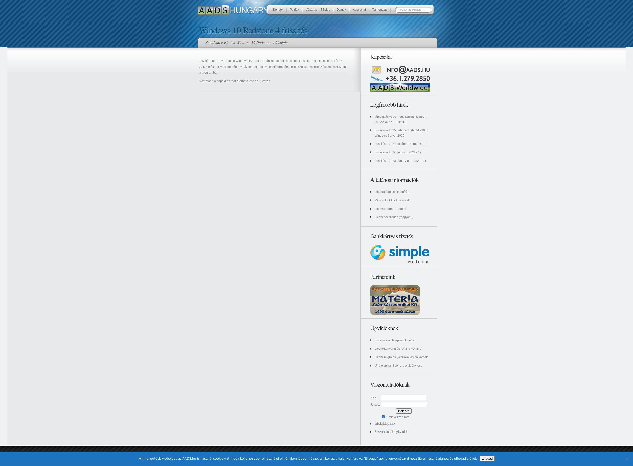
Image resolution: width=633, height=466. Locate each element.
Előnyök (277, 9)
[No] (626, 459)
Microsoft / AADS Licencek (392, 200)
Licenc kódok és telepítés (391, 192)
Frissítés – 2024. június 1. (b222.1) (398, 152)
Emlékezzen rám (397, 417)
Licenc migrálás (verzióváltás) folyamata (402, 357)
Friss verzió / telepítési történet (395, 340)
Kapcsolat (359, 9)
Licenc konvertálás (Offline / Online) (398, 348)
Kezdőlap (212, 43)
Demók (341, 9)
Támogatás (379, 9)
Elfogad (487, 458)
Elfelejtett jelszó (385, 423)
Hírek (228, 43)
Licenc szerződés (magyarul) (394, 217)
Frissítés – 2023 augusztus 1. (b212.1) (400, 161)
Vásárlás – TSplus (318, 9)
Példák (294, 9)
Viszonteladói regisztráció (391, 431)
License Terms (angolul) (391, 208)
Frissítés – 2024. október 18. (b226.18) (400, 144)
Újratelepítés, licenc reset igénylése (398, 365)
